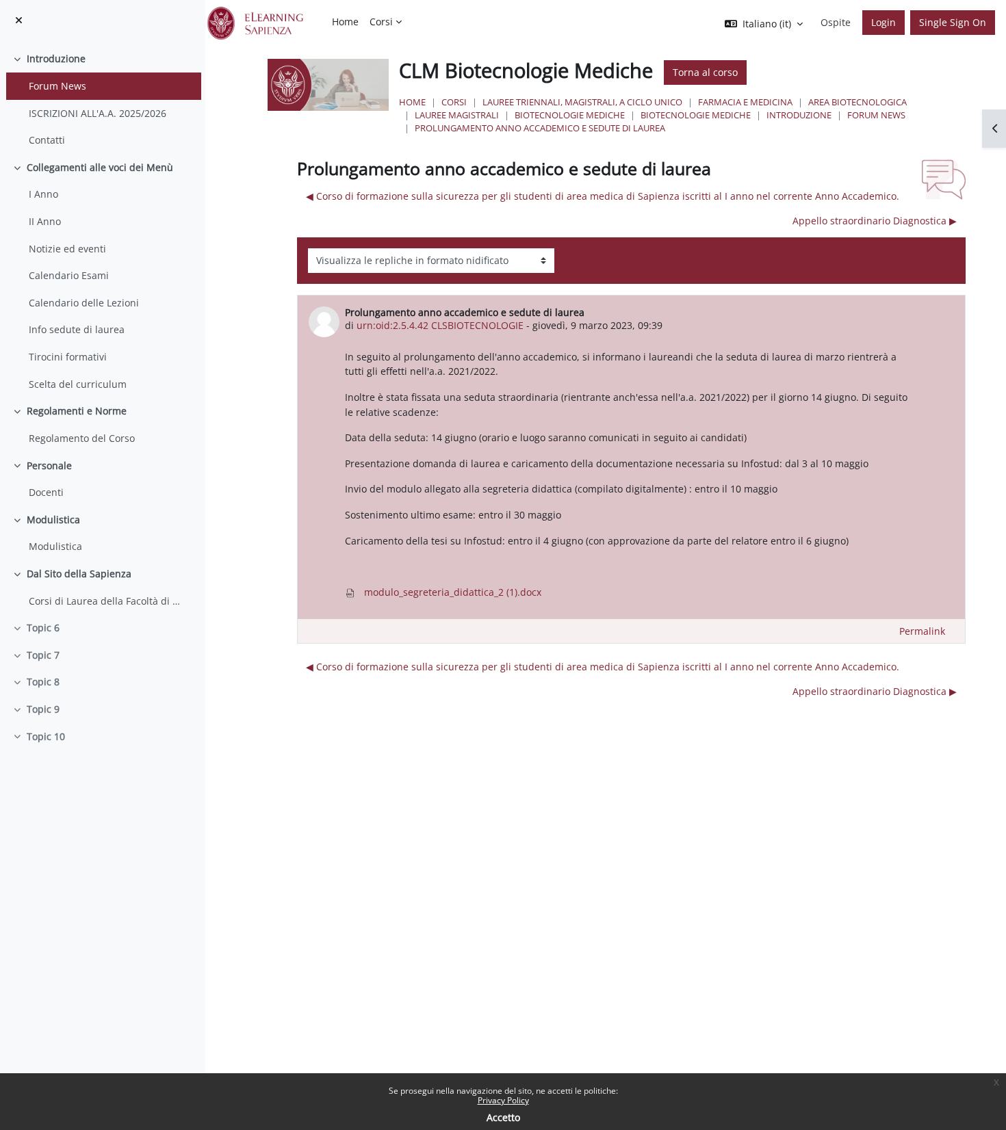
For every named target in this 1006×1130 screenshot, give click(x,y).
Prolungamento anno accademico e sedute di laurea (540, 128)
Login (883, 22)
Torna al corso (705, 72)
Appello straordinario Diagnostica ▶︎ (874, 220)
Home (412, 102)
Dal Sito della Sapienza (79, 573)
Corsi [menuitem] (381, 21)
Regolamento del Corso (82, 438)
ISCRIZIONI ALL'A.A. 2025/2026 (97, 113)
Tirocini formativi (68, 356)
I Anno (43, 193)
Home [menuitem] (345, 21)
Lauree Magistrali (457, 115)
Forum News (57, 85)
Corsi (454, 102)
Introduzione (56, 58)
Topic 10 (46, 736)
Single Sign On (952, 22)
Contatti (47, 139)
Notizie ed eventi (67, 248)
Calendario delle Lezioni (84, 302)
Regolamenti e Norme (77, 410)
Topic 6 (43, 627)
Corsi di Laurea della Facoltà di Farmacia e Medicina (105, 600)
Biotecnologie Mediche (570, 115)
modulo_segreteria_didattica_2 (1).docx (451, 592)
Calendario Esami (69, 275)
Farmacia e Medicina (745, 102)
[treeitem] (102, 99)
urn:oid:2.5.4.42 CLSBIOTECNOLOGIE (440, 325)
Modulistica (53, 519)
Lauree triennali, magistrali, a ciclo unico (582, 102)
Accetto (503, 1117)
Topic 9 (43, 708)
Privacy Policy (503, 1100)
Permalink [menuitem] (922, 631)
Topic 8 (43, 681)
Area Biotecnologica (857, 102)
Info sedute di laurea (77, 329)
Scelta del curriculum (78, 384)
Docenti (46, 492)
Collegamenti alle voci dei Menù (100, 167)
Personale (49, 465)
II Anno (45, 221)
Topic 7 (43, 654)
